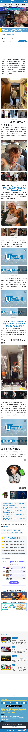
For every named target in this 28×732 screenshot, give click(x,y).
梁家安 (5, 38)
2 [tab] (12, 8)
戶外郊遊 (8, 712)
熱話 (13, 665)
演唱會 (4, 4)
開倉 (10, 709)
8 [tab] (12, 9)
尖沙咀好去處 (15, 709)
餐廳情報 (3, 712)
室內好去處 (15, 638)
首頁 (3, 34)
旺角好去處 (16, 710)
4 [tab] (15, 8)
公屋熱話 (11, 6)
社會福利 (13, 712)
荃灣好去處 (10, 710)
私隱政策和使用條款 (12, 724)
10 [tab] (15, 9)
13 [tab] (14, 11)
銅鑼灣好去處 (22, 709)
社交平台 (10, 530)
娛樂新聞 (16, 6)
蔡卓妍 (3, 532)
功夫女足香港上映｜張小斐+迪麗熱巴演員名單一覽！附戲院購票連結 (19, 660)
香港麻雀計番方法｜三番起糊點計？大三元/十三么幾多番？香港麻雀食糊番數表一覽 (19, 669)
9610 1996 (5, 526)
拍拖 (15, 530)
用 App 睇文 (23, 41)
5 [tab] (16, 8)
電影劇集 (14, 656)
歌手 (20, 530)
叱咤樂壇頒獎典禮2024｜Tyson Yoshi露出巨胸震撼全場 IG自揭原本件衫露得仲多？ (13, 504)
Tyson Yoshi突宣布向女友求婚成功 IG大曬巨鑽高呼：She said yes (14, 187)
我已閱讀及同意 (14, 726)
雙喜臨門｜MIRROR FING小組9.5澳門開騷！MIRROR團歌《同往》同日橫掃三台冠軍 (19, 651)
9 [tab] (13, 9)
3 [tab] (13, 8)
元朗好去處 (3, 710)
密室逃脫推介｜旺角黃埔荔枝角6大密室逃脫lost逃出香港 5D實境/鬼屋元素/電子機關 (19, 642)
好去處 (3, 530)
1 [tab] (11, 8)
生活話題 (7, 34)
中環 (17, 532)
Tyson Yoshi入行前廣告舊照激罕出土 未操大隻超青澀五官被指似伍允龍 (13, 511)
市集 (7, 709)
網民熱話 (3, 716)
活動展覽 (3, 709)
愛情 (21, 532)
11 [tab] (16, 9)
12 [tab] (17, 9)
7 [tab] (11, 9)
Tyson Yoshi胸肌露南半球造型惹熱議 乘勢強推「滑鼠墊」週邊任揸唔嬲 (14, 323)
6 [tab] (17, 8)
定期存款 (21, 6)
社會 (21, 710)
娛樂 (13, 34)
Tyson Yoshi (10, 532)
